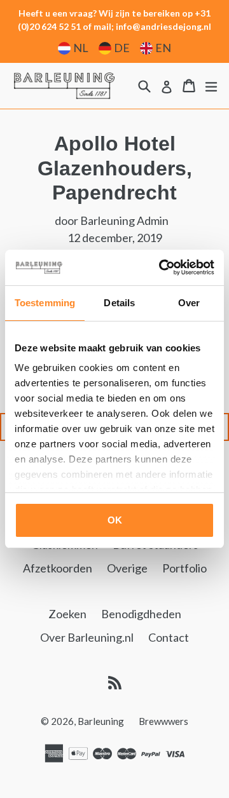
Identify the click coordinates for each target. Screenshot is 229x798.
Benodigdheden (141, 614)
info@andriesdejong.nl (163, 26)
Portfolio (184, 568)
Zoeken (67, 614)
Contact (168, 637)
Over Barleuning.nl (87, 637)
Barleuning (101, 721)
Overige (127, 568)
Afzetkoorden (57, 568)
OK (115, 520)
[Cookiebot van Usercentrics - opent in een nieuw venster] (161, 267)
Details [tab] (119, 302)
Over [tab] (189, 302)
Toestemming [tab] (45, 302)
